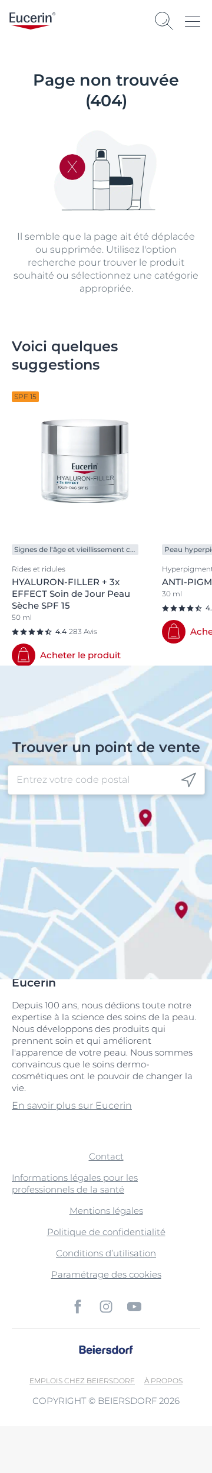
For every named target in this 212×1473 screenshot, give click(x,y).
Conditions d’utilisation (106, 1253)
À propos (163, 1380)
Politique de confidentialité (106, 1231)
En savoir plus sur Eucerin (72, 1105)
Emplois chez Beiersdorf (82, 1380)
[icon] (188, 780)
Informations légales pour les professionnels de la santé (75, 1183)
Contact (106, 1156)
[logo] (32, 21)
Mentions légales (106, 1210)
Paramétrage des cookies (106, 1274)
